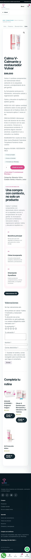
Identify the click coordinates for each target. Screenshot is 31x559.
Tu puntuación (10, 326)
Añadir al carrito (17, 167)
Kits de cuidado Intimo (7, 509)
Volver (5, 12)
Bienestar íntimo (19, 26)
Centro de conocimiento (7, 518)
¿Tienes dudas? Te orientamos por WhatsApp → (13, 173)
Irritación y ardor (20, 179)
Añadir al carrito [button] (9, 415)
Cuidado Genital (9, 20)
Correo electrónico (11, 347)
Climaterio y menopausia (7, 526)
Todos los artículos (6, 520)
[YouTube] (11, 495)
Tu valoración (10, 332)
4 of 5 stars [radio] (13, 329)
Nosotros (3, 523)
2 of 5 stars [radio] (8, 329)
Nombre (8, 342)
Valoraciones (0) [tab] (11, 293)
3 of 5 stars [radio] (11, 329)
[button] (23, 32)
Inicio (4, 20)
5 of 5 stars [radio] (16, 329)
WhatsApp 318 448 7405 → (8, 540)
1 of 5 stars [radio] (6, 329)
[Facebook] (15, 495)
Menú (22, 6)
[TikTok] (7, 495)
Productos (10, 26)
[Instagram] (3, 495)
